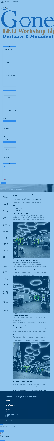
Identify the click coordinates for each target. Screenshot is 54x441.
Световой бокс (8, 400)
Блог (6, 411)
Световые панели (8, 401)
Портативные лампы (8, 402)
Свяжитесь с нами (8, 409)
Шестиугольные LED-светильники (10, 405)
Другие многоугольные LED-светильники (11, 404)
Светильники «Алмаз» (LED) (9, 403)
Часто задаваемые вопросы (9, 410)
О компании (7, 408)
